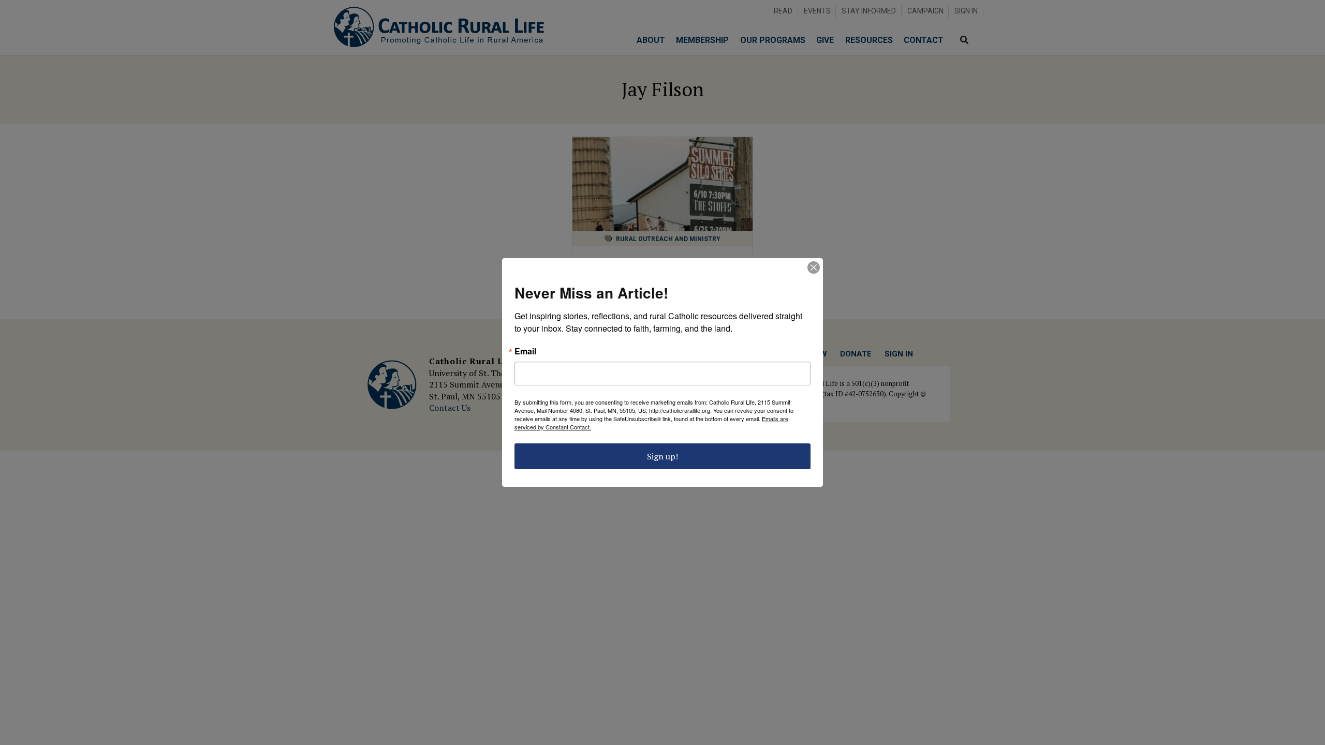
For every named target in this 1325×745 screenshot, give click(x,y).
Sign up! (662, 456)
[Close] (813, 267)
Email (525, 351)
